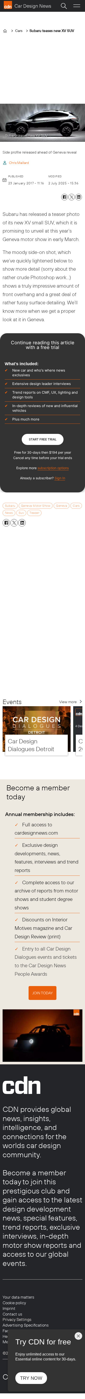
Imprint (9, 1308)
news (9, 513)
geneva (61, 505)
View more (68, 701)
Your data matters (18, 1297)
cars (76, 505)
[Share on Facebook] (64, 197)
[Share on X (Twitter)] (71, 197)
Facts (7, 1330)
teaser (34, 513)
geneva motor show (36, 505)
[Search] (63, 6)
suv (21, 513)
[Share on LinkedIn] (78, 197)
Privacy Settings (17, 1319)
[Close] (78, 1336)
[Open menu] (77, 6)
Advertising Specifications (26, 1325)
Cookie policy (14, 1302)
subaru (10, 505)
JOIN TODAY (42, 993)
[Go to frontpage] (27, 5)
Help (7, 1336)
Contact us (12, 1314)
